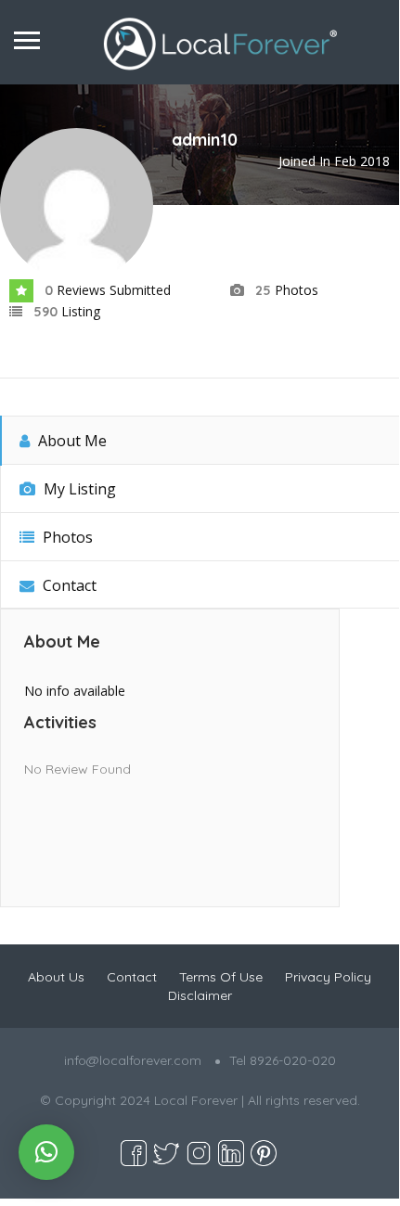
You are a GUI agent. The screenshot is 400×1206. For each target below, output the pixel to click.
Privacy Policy (328, 977)
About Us (56, 977)
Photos (66, 537)
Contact (68, 585)
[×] (46, 1152)
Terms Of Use (221, 977)
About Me (70, 440)
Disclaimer (200, 995)
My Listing (78, 489)
